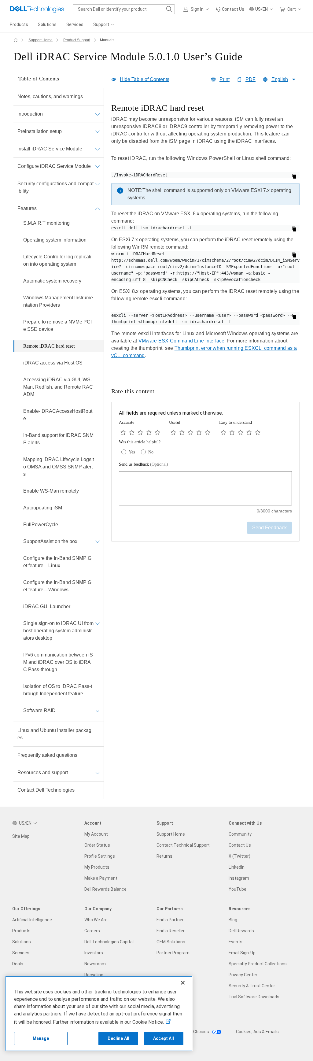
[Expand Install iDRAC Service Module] (97, 149)
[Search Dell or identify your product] (169, 9)
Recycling (93, 974)
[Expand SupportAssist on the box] (97, 541)
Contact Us (240, 845)
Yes (132, 452)
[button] (197, 9)
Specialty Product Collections (258, 963)
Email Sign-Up (242, 952)
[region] (205, 235)
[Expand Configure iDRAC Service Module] (97, 166)
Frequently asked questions (47, 755)
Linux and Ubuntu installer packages (54, 734)
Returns (164, 856)
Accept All (163, 1038)
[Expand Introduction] (97, 114)
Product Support (76, 40)
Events (235, 941)
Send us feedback (143, 464)
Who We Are (96, 919)
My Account (96, 834)
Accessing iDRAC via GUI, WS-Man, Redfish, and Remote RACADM (58, 387)
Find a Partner (170, 919)
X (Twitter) (239, 856)
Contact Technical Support (183, 845)
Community (240, 834)
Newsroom (95, 963)
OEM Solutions (170, 941)
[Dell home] (15, 40)
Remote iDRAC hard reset (49, 346)
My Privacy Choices (190, 1031)
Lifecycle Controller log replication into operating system (57, 260)
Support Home (40, 40)
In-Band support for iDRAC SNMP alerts (58, 439)
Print (224, 79)
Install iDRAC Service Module (49, 148)
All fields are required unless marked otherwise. (171, 413)
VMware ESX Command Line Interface (181, 340)
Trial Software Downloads (254, 996)
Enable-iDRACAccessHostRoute (57, 415)
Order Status (97, 845)
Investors (93, 952)
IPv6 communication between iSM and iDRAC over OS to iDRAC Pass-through (58, 662)
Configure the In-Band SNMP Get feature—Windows (57, 586)
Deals (17, 963)
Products (21, 930)
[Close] (183, 982)
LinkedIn (237, 867)
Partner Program (173, 952)
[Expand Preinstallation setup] (97, 131)
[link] (230, 9)
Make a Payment (100, 878)
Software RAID (39, 710)
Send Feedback (269, 527)
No (150, 452)
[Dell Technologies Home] (37, 9)
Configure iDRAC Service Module (54, 166)
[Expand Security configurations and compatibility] (97, 183)
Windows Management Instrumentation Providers (58, 301)
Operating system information (55, 239)
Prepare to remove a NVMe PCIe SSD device (57, 325)
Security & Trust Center (252, 985)
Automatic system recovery (52, 280)
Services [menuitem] (74, 24)
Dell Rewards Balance (105, 889)
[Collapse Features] (97, 208)
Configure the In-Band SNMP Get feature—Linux (57, 562)
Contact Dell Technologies (46, 790)
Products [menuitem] (19, 24)
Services (20, 952)
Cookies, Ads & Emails (257, 1031)
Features (27, 208)
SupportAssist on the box (50, 541)
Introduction (30, 113)
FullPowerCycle (40, 524)
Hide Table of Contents (144, 79)
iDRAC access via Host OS (53, 362)
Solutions (21, 941)
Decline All (119, 1038)
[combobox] (124, 9)
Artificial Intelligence (32, 919)
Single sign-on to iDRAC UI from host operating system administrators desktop (58, 631)
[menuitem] (104, 25)
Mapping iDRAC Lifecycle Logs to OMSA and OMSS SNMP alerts (58, 467)
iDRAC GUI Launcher (46, 606)
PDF (250, 79)
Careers (92, 930)
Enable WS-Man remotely (51, 491)
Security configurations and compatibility (55, 187)
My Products (96, 867)
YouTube (237, 889)
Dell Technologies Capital (109, 941)
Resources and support (42, 772)
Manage (41, 1038)
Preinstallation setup (39, 131)
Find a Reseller (170, 930)
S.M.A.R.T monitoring (46, 223)
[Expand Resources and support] (97, 772)
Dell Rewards (241, 930)
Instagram (239, 878)
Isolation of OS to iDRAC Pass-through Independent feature (57, 690)
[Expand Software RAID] (97, 710)
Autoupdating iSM (42, 507)
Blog (233, 919)
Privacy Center (243, 974)
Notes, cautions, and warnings (50, 96)
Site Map (21, 836)
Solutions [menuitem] (47, 24)
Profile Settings (99, 856)
